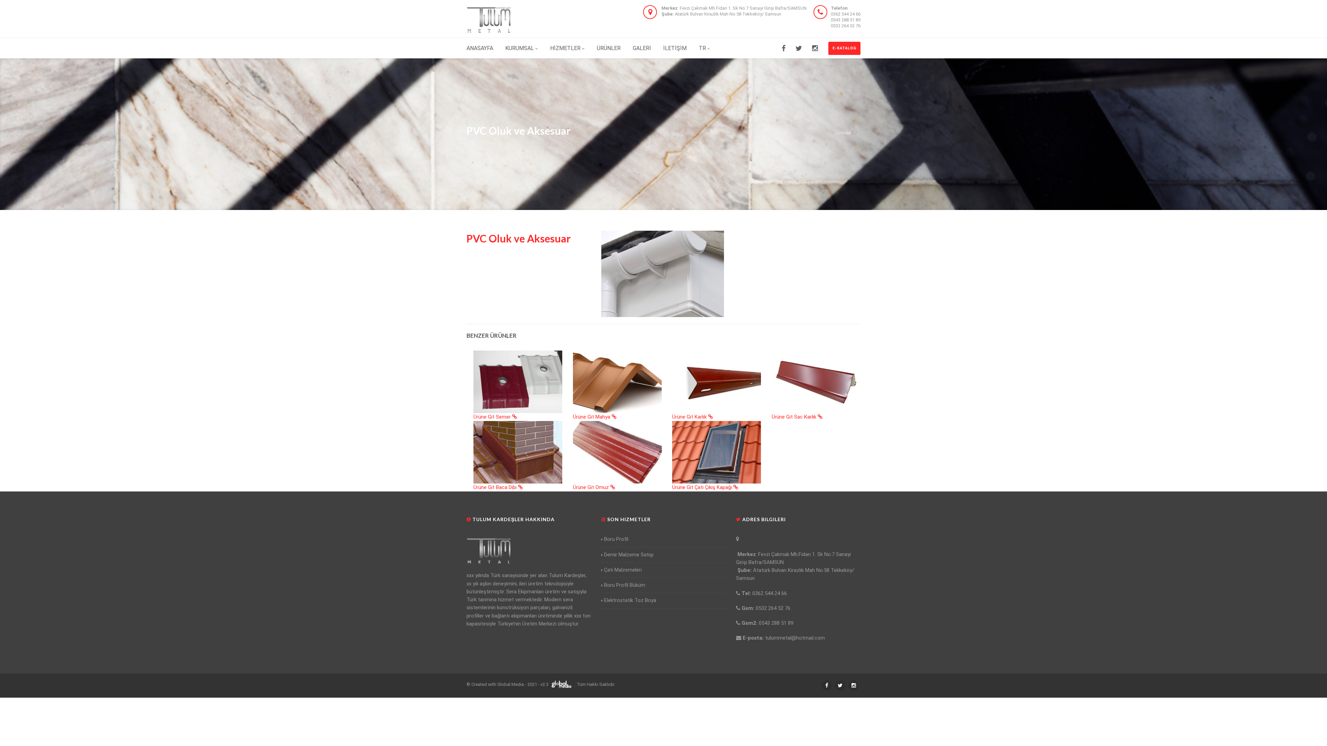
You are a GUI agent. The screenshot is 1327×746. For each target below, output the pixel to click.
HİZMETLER (566, 48)
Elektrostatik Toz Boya (630, 600)
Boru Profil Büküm (624, 585)
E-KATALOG (844, 48)
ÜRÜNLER (609, 48)
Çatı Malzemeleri (623, 570)
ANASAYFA (480, 48)
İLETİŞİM (675, 48)
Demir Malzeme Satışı (628, 555)
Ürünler (844, 132)
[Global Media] (562, 684)
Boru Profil (616, 539)
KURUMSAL (520, 48)
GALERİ (642, 48)
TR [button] (702, 48)
